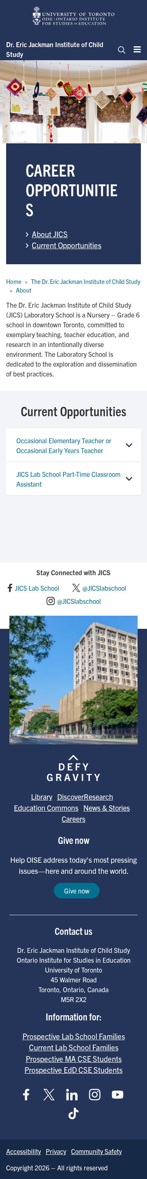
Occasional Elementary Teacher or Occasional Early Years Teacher (63, 445)
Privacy (56, 1151)
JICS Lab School (37, 588)
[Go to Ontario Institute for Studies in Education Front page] (73, 16)
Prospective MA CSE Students (74, 1058)
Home (13, 281)
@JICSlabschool (104, 588)
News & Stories (106, 807)
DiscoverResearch (85, 796)
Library (41, 796)
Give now (76, 891)
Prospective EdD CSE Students (73, 1070)
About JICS (50, 234)
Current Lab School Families (73, 1047)
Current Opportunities (66, 245)
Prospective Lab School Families (73, 1036)
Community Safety (96, 1151)
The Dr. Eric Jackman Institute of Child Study (85, 281)
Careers (73, 818)
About (23, 290)
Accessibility (23, 1151)
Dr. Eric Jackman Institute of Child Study (54, 49)
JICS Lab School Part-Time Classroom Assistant (68, 479)
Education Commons (46, 807)
